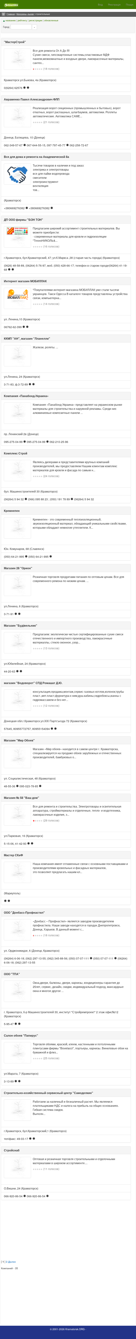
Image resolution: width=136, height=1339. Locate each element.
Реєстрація (114, 4)
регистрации (35, 20)
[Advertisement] (68, 1233)
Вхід (100, 4)
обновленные (51, 20)
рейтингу (22, 20)
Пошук (129, 4)
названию (10, 20)
